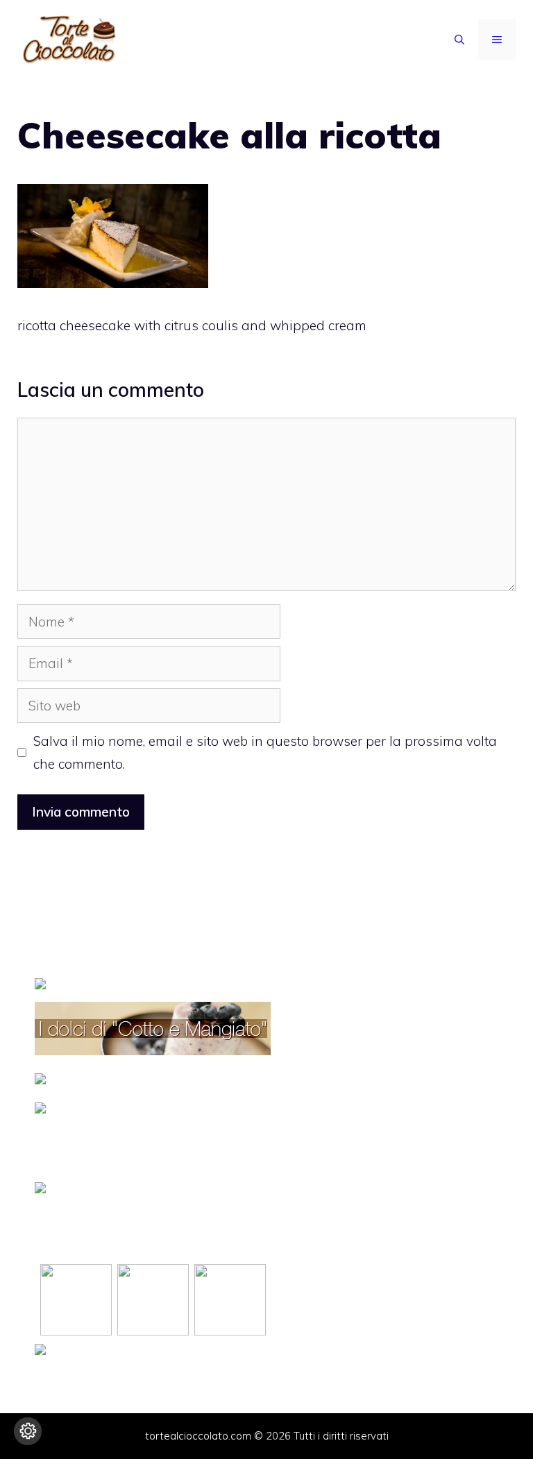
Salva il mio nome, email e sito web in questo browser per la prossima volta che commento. (265, 752)
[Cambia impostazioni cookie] (28, 1431)
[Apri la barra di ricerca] (459, 39)
